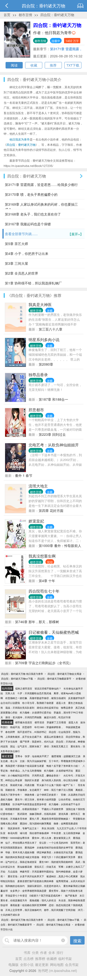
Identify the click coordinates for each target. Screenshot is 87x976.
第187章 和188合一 (53, 399)
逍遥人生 (61, 703)
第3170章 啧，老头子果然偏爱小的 (31, 194)
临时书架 (65, 958)
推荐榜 (40, 958)
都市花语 (39, 722)
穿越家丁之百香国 (56, 722)
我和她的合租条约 (15, 886)
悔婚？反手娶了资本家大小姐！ (63, 765)
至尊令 (18, 756)
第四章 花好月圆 (51, 510)
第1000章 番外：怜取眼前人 (60, 545)
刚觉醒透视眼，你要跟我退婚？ (22, 809)
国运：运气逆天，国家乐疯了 (26, 746)
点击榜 (28, 958)
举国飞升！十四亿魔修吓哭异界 (58, 857)
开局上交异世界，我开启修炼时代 (23, 910)
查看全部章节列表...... (44, 233)
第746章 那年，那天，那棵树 (37, 621)
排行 (60, 952)
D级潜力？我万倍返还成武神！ (46, 895)
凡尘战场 (12, 871)
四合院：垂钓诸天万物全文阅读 (64, 673)
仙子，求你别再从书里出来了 (21, 842)
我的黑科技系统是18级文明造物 (22, 857)
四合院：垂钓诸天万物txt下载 (17, 678)
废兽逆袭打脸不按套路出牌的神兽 (35, 881)
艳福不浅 (15, 727)
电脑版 (13, 964)
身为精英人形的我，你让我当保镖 (60, 780)
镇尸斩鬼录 (71, 895)
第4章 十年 (47, 580)
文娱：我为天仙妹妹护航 (33, 761)
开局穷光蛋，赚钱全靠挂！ (46, 775)
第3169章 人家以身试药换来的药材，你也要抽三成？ (41, 205)
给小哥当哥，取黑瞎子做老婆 (38, 703)
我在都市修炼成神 (39, 833)
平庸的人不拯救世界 (52, 809)
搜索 (77, 941)
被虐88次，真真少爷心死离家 (62, 876)
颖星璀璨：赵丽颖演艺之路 (65, 756)
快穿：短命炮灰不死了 (37, 756)
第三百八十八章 (50, 329)
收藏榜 (52, 958)
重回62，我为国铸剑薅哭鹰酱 (35, 823)
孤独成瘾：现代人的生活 (42, 900)
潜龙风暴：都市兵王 (69, 814)
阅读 (14, 65)
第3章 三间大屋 (16, 263)
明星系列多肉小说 (44, 339)
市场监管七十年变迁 (16, 895)
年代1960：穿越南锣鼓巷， (48, 727)
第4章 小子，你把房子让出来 (26, 253)
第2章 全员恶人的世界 (21, 273)
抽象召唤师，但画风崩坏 (42, 814)
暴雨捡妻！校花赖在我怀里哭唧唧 (28, 905)
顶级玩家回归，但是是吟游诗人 (44, 886)
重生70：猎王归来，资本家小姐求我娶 (35, 799)
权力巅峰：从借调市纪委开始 (35, 712)
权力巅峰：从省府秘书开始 (58, 770)
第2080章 (46, 364)
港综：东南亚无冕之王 (56, 746)
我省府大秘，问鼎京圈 (22, 785)
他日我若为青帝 (58, 32)
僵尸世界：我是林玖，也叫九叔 (37, 741)
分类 (35, 952)
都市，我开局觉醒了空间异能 (59, 910)
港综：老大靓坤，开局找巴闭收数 (23, 717)
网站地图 (57, 964)
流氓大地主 (38, 486)
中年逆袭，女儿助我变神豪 (65, 833)
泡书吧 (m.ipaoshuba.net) (57, 970)
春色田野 (10, 732)
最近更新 (42, 964)
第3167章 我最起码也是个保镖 (28, 223)
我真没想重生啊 (42, 556)
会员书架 (72, 964)
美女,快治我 (48, 828)
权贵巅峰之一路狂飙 (16, 698)
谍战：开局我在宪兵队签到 (19, 707)
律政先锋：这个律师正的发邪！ (41, 794)
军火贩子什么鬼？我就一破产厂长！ (56, 785)
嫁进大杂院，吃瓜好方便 (57, 717)
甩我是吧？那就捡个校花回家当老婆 (24, 765)
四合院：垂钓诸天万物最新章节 (54, 678)
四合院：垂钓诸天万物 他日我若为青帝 (22, 673)
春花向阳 (12, 833)
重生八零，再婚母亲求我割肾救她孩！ (50, 818)
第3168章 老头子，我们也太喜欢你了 (33, 214)
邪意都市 (36, 409)
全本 (51, 952)
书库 (27, 952)
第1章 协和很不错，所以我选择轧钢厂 (33, 283)
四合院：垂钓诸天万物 (57, 14)
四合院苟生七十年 (44, 591)
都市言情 (25, 14)
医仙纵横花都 (24, 866)
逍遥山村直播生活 (53, 736)
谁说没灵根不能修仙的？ (48, 688)
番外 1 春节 (23, 475)
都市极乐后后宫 (23, 722)
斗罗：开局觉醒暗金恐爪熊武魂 (34, 693)
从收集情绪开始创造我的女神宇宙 (55, 847)
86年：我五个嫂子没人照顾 (58, 790)
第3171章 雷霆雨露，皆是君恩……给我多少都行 (41, 184)
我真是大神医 (40, 304)
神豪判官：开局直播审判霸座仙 (37, 871)
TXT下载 (72, 65)
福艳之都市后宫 (23, 688)
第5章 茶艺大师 (16, 243)
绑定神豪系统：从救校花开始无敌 (55, 852)
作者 (43, 952)
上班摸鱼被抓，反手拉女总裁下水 (23, 736)
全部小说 (27, 964)
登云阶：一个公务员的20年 (53, 842)
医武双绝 (22, 814)
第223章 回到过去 (52, 434)
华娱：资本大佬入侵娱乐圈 (19, 852)
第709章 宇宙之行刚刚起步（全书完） (43, 662)
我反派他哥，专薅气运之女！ (23, 828)
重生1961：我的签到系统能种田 (56, 862)
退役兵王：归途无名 (45, 866)
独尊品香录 (38, 374)
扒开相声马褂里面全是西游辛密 (29, 804)
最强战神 (29, 847)
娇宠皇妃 (36, 521)
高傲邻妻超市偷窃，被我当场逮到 (47, 698)
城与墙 (23, 833)
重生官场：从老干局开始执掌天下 (26, 876)
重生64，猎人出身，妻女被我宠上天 (51, 838)
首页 (7, 14)
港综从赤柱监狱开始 (47, 707)
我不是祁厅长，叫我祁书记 (31, 732)
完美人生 (10, 693)
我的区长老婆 (32, 780)
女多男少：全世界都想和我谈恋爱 (28, 890)
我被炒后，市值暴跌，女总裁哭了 (23, 790)
